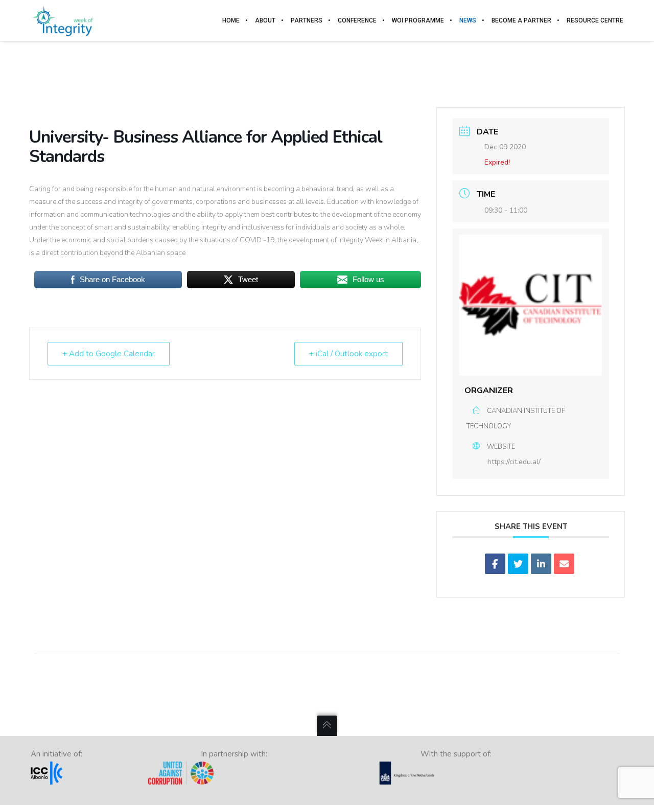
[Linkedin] (541, 564)
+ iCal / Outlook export (348, 354)
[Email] (564, 564)
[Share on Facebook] (495, 564)
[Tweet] (518, 564)
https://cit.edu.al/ (514, 462)
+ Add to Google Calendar (108, 354)
